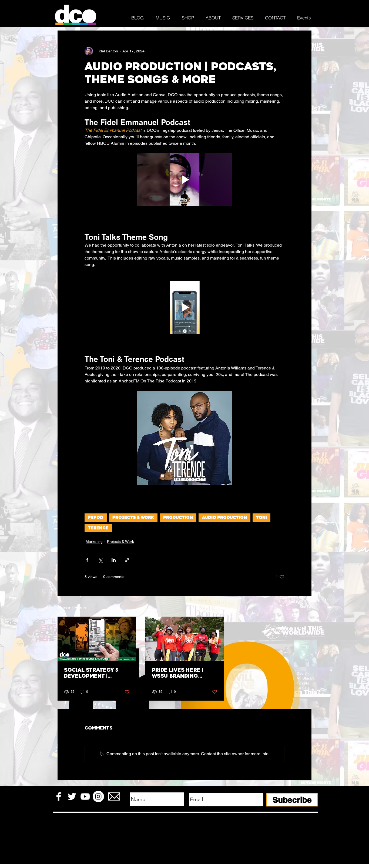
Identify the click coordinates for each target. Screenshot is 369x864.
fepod (95, 517)
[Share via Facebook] (87, 560)
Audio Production (224, 517)
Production (178, 517)
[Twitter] (72, 796)
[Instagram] (98, 796)
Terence (98, 528)
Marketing (94, 541)
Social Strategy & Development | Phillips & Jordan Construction (91, 673)
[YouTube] (85, 796)
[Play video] (184, 179)
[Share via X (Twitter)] (100, 560)
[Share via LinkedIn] (113, 560)
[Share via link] (126, 560)
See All (305, 606)
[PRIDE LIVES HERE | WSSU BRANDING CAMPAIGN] (184, 639)
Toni (261, 517)
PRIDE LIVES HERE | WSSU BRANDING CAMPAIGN (177, 673)
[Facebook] (58, 796)
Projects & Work (133, 517)
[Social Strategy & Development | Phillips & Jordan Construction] (97, 639)
